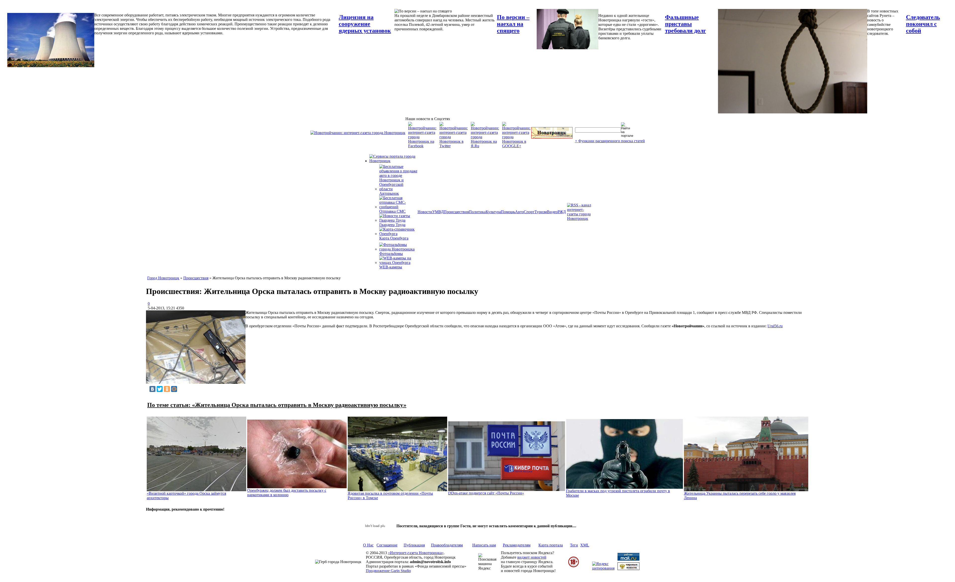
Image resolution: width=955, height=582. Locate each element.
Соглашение (387, 545)
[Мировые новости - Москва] (628, 569)
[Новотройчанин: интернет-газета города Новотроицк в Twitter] (453, 146)
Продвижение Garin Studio (388, 571)
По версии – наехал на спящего (513, 24)
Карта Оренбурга (393, 238)
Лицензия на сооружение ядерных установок (365, 24)
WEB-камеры (390, 267)
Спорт (529, 212)
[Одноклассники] (167, 389)
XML (584, 545)
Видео (552, 212)
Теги (574, 545)
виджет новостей (531, 557)
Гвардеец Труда (392, 225)
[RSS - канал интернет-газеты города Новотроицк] (580, 218)
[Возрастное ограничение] (573, 566)
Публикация (414, 545)
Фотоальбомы (391, 253)
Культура (493, 212)
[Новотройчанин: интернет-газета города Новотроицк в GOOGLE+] (516, 146)
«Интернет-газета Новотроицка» (416, 553)
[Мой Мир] (174, 389)
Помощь (508, 212)
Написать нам (484, 545)
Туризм (540, 212)
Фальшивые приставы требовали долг (685, 24)
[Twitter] (160, 389)
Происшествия (456, 212)
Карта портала (550, 545)
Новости (425, 212)
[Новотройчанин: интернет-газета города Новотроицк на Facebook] (422, 146)
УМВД (438, 212)
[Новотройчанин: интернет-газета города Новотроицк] (357, 133)
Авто (519, 212)
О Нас (368, 545)
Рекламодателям (516, 545)
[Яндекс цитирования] (603, 568)
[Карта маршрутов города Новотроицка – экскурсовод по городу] (552, 137)
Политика (477, 212)
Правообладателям (447, 545)
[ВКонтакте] (152, 389)
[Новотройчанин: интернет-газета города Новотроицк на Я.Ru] (485, 146)
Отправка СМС (392, 211)
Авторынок (389, 193)
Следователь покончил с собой (923, 24)
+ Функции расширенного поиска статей (610, 141)
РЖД (562, 212)
